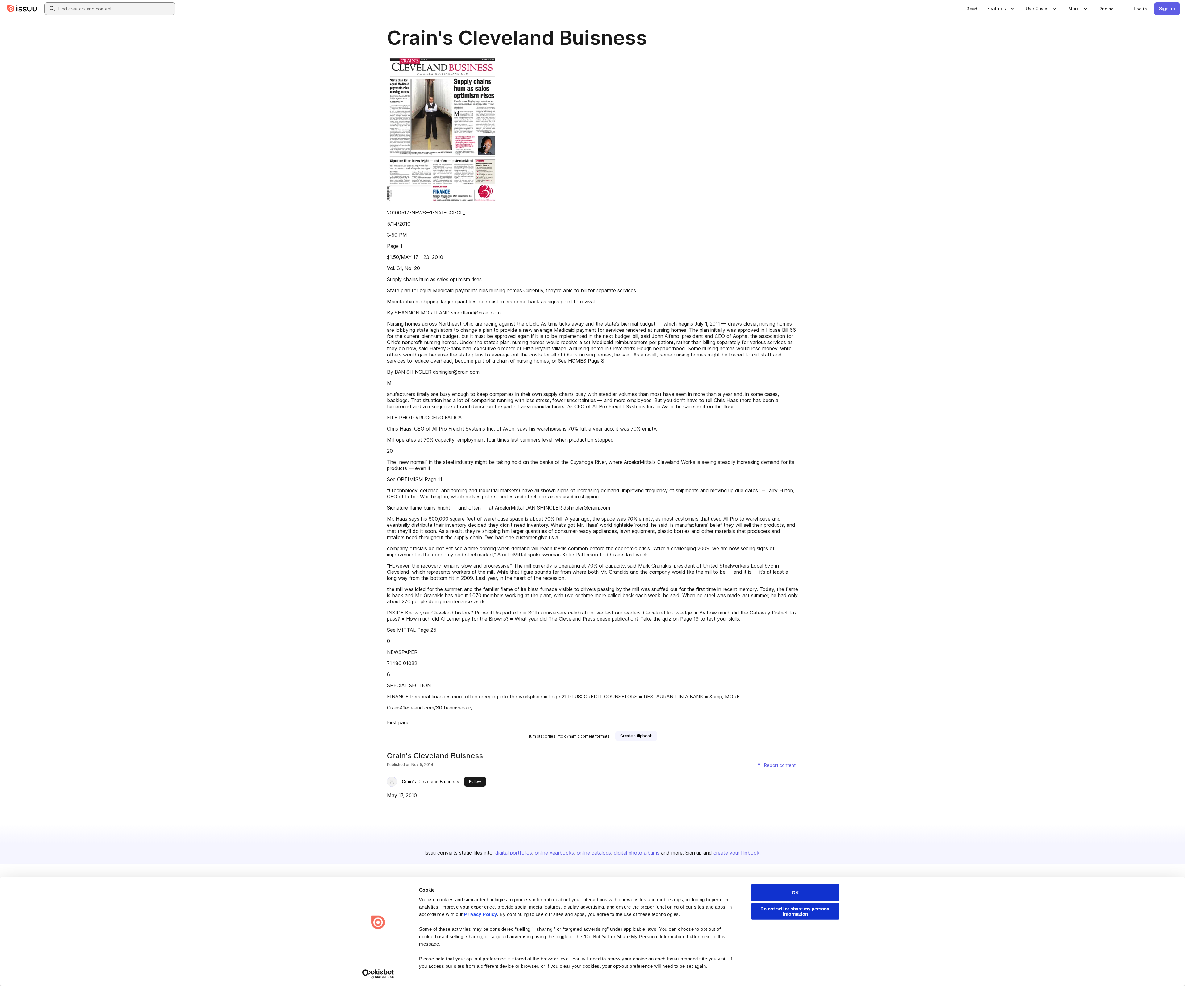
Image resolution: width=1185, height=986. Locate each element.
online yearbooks (554, 853)
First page (398, 722)
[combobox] (115, 9)
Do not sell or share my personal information (795, 911)
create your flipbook (736, 853)
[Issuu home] (22, 8)
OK (795, 892)
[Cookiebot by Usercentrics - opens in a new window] (378, 974)
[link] (972, 8)
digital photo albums (636, 853)
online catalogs (594, 853)
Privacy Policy (480, 914)
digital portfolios (513, 853)
